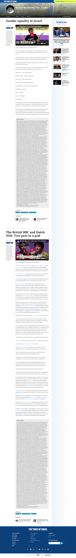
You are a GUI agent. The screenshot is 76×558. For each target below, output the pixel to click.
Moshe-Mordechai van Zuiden (31, 7)
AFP (66, 70)
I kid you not (29, 380)
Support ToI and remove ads (70, 1)
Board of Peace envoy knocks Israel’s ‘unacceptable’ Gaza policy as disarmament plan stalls (61, 41)
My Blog (17, 16)
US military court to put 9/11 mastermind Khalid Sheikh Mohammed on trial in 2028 (66, 58)
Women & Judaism (32, 212)
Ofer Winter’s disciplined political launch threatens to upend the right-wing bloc (66, 82)
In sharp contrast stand (20, 390)
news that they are (19, 267)
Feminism (17, 212)
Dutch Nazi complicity (37, 315)
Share (8, 242)
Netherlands (34, 513)
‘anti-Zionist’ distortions (39, 265)
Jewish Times (14, 535)
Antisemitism (18, 513)
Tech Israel (14, 538)
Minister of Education (30, 398)
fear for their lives (44, 397)
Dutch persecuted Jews (29, 344)
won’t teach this (34, 397)
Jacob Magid (62, 45)
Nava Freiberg (64, 69)
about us (32, 536)
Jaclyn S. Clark (39, 523)
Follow (17, 12)
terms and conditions (34, 533)
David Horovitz (64, 75)
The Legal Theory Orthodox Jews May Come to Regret (25, 520)
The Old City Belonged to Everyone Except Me (42, 219)
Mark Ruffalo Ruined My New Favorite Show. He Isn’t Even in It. (43, 520)
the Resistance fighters (28, 295)
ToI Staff (63, 53)
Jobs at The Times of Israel (35, 540)
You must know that (19, 284)
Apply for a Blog (66, 16)
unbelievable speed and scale (28, 305)
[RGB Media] (39, 555)
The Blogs (17, 5)
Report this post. (8, 259)
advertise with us (33, 538)
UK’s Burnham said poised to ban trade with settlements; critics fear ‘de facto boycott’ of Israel (65, 50)
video (13, 545)
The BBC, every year (20, 274)
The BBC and (18, 265)
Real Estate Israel (15, 540)
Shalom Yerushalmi (65, 85)
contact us (32, 542)
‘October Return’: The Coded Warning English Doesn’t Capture (24, 219)
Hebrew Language (24, 212)
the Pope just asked (27, 402)
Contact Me (28, 16)
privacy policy (33, 535)
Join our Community (60, 1)
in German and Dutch (30, 385)
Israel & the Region (15, 533)
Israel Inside (14, 536)
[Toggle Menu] (1, 1)
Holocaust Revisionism (26, 513)
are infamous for (27, 265)
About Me (22, 16)
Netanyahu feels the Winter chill (65, 74)
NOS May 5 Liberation (23, 347)
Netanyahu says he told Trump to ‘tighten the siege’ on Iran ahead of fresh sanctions (66, 66)
